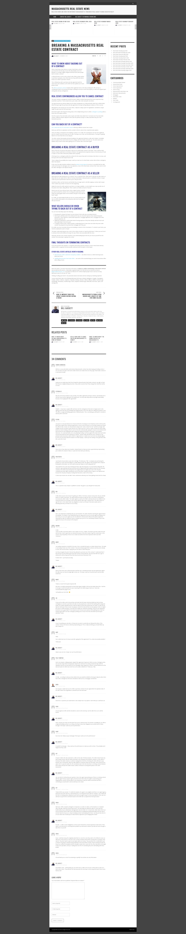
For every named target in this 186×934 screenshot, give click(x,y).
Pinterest (80, 320)
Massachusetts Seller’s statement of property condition (67, 254)
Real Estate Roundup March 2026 (121, 58)
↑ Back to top (131, 929)
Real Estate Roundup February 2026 (61, 22)
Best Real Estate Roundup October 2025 (122, 66)
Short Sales (115, 100)
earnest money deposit (81, 164)
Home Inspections (117, 87)
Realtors (115, 98)
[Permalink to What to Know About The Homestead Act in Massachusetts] (97, 347)
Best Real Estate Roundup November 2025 (123, 65)
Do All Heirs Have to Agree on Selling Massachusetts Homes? (78, 338)
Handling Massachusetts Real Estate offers (64, 258)
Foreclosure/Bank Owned (119, 82)
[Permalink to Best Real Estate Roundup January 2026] (82, 31)
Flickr (93, 320)
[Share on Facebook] (98, 56)
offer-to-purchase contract (60, 87)
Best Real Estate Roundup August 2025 (122, 70)
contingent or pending (97, 111)
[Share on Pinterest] (105, 56)
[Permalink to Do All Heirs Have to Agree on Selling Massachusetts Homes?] (78, 347)
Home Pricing (116, 89)
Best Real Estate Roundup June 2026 (121, 52)
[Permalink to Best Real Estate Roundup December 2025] (103, 31)
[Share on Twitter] (100, 56)
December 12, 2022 (64, 56)
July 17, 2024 (80, 341)
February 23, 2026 (63, 25)
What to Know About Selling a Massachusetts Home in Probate (59, 338)
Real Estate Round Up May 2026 (120, 54)
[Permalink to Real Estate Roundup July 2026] (125, 30)
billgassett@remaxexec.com (58, 271)
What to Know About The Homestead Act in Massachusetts (96, 338)
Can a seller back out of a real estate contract (62, 127)
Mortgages (115, 95)
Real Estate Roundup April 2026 (120, 56)
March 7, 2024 (100, 341)
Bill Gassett (56, 25)
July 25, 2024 (61, 341)
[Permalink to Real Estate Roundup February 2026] (61, 31)
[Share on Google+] (103, 56)
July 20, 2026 (125, 23)
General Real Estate (117, 84)
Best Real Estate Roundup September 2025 (123, 68)
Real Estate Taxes (117, 96)
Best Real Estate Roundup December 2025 (102, 22)
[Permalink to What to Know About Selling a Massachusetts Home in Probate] (60, 347)
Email (64, 323)
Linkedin (100, 320)
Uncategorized (116, 102)
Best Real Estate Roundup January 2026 (80, 22)
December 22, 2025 (105, 25)
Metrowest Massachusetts (119, 93)
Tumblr (87, 320)
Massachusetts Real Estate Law (62, 41)
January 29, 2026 (84, 25)
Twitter (64, 320)
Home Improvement (118, 86)
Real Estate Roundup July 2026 (125, 21)
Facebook (72, 320)
